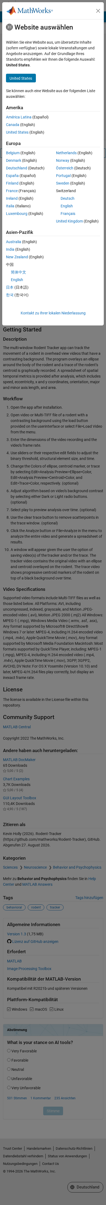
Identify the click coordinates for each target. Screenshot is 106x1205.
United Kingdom (69, 221)
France (12, 191)
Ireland (12, 198)
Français (68, 213)
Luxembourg (16, 213)
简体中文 (18, 272)
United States (17, 132)
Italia (10, 206)
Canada (12, 125)
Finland (12, 183)
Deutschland (16, 168)
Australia (13, 242)
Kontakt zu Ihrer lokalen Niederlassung (53, 313)
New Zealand (17, 257)
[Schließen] (98, 11)
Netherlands (66, 153)
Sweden (62, 183)
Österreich (64, 168)
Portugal (63, 175)
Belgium (13, 153)
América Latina (19, 117)
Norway (62, 160)
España (12, 175)
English (67, 206)
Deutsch (67, 198)
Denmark (13, 160)
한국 (10, 295)
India (10, 249)
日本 (10, 287)
